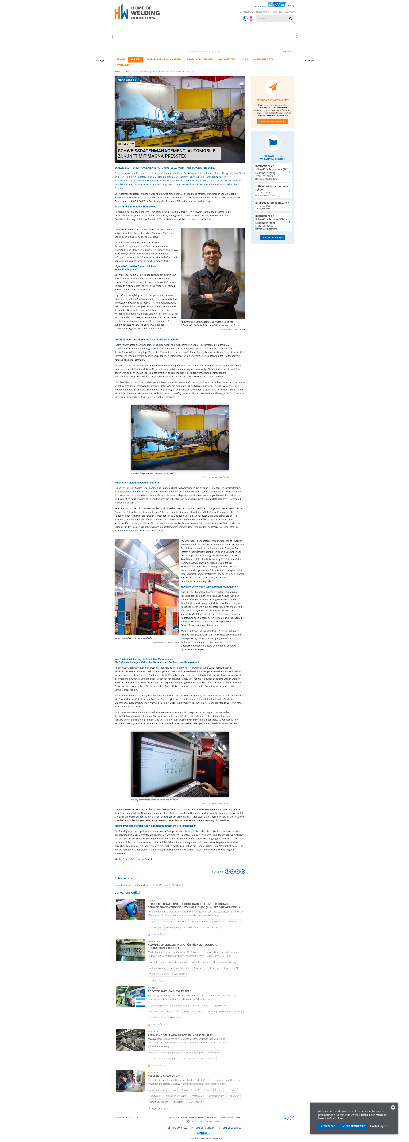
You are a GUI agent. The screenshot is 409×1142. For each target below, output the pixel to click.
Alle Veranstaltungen (272, 237)
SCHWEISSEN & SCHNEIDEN (164, 59)
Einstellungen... (379, 1126)
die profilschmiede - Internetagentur (206, 1138)
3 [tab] (196, 51)
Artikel (135, 59)
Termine (123, 65)
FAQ (238, 1117)
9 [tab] (215, 51)
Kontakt (289, 12)
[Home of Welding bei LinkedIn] (245, 18)
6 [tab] (206, 51)
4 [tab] (199, 51)
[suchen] (290, 18)
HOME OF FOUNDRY (204, 1127)
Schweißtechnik (160, 885)
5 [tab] (202, 51)
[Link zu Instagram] (251, 18)
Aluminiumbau (123, 885)
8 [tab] (212, 51)
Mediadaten (246, 12)
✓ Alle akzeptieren (354, 1126)
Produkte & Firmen (200, 59)
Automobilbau (142, 885)
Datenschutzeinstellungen (205, 1121)
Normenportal (264, 59)
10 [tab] (218, 51)
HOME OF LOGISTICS (231, 1127)
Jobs (244, 59)
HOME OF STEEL (179, 1127)
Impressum (228, 1117)
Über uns (277, 12)
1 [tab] (190, 51)
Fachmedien (227, 59)
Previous (112, 36)
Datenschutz (212, 1117)
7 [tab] (209, 51)
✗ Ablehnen (328, 1126)
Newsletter (262, 12)
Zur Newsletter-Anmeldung (272, 121)
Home (121, 59)
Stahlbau (176, 885)
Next (296, 36)
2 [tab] (193, 51)
